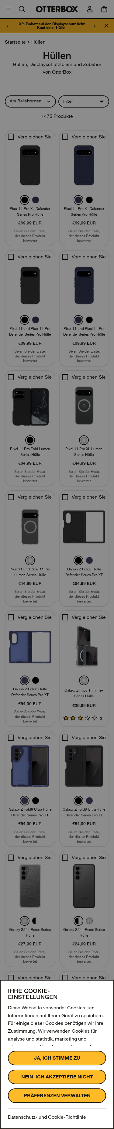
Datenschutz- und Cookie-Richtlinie (47, 1117)
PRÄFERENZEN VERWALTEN (57, 1095)
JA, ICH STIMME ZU (57, 1058)
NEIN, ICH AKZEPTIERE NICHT (57, 1077)
